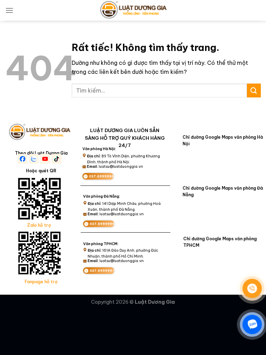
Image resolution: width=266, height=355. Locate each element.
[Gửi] (254, 90)
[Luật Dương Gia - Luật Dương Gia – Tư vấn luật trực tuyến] (133, 10)
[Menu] (9, 10)
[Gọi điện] (252, 288)
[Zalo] (252, 324)
